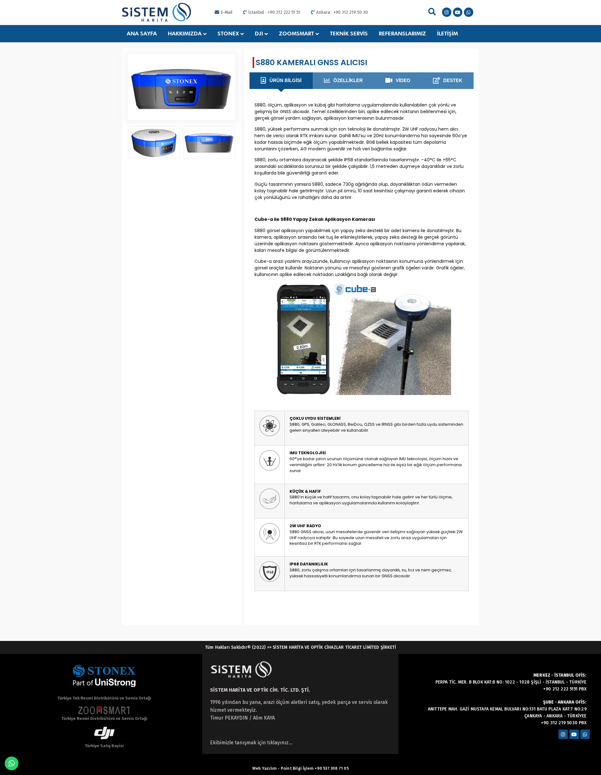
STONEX (228, 33)
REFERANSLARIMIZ (402, 33)
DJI (259, 33)
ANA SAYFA (142, 33)
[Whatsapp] (468, 12)
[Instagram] (446, 12)
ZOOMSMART (296, 33)
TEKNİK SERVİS (349, 33)
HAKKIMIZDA (185, 33)
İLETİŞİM (447, 33)
